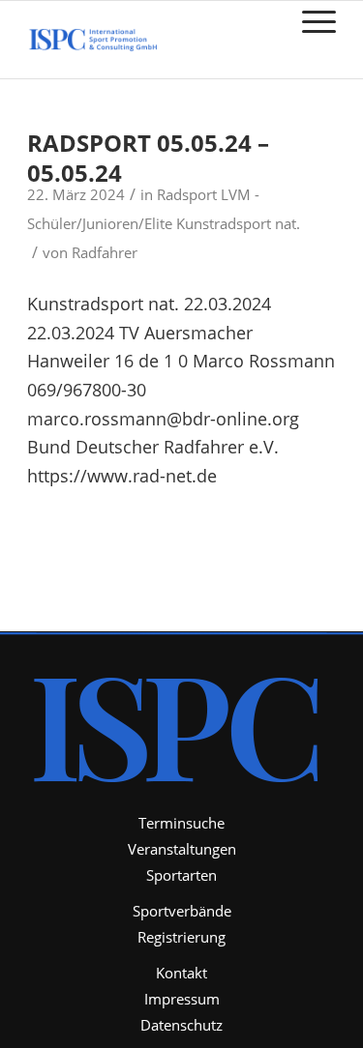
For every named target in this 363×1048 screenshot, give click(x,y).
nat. (287, 223)
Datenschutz (181, 1024)
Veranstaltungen (182, 849)
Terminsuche (181, 822)
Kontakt (181, 972)
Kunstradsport (223, 223)
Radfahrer (104, 252)
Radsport (187, 194)
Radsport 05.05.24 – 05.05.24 (148, 158)
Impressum (182, 998)
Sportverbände (182, 910)
